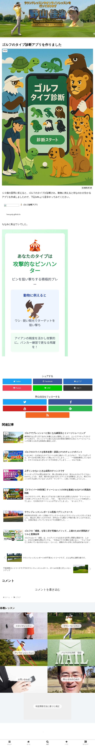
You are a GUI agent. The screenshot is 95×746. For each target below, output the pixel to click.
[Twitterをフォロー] (25, 402)
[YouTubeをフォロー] (25, 408)
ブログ (7, 368)
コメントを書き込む (47, 589)
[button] (88, 413)
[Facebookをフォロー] (70, 402)
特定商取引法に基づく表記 (47, 738)
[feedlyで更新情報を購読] (70, 408)
